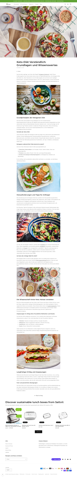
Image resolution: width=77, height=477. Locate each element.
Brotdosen (43, 244)
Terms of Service (8, 443)
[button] (24, 4)
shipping (7, 452)
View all (38, 431)
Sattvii (33, 251)
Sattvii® (10, 474)
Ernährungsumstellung (41, 260)
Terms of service (34, 474)
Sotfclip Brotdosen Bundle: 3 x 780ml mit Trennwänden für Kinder (13, 426)
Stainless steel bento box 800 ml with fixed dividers (62, 426)
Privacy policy (28, 474)
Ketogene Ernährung (44, 74)
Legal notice (47, 474)
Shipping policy (41, 474)
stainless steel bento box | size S (46, 425)
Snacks (25, 248)
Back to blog (39, 395)
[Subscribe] (25, 459)
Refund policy (22, 474)
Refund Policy (8, 450)
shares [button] (19, 71)
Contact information (53, 474)
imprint (6, 448)
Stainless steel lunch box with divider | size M (28, 426)
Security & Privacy (9, 446)
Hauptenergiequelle (52, 306)
